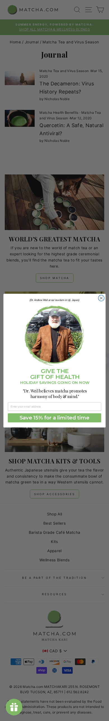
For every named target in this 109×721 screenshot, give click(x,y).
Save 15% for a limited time (54, 417)
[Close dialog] (101, 298)
